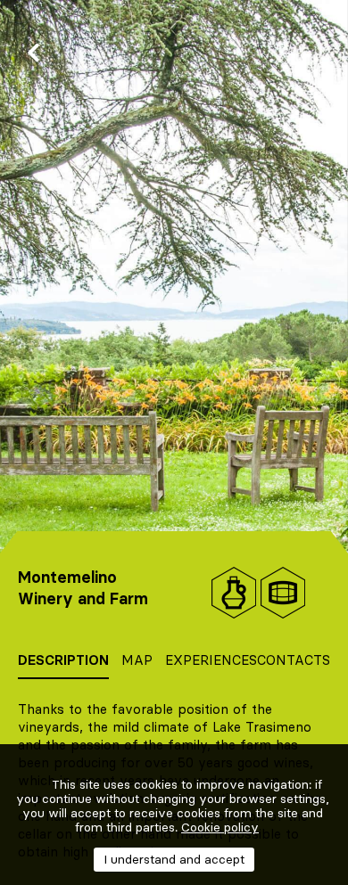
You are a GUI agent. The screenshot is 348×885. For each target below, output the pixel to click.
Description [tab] (63, 659)
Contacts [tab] (293, 659)
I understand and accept (174, 859)
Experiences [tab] (211, 659)
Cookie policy (220, 827)
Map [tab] (137, 659)
